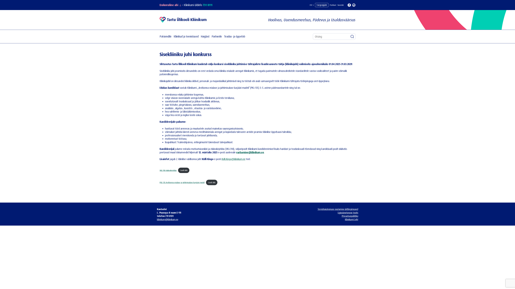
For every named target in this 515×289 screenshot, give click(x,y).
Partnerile (217, 36)
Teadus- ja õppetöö (234, 36)
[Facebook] (349, 5)
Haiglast (205, 36)
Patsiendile (166, 36)
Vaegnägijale (322, 5)
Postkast (333, 5)
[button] (312, 5)
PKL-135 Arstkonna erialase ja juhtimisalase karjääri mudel (182, 182)
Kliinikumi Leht (351, 219)
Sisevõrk (340, 5)
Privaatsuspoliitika (350, 215)
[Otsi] (352, 36)
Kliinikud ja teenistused (186, 36)
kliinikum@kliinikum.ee (167, 219)
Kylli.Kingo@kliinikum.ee (233, 159)
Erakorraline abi (169, 5)
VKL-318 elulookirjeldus (168, 170)
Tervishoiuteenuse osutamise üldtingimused (338, 209)
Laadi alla (183, 170)
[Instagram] (353, 5)
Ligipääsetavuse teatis (348, 212)
